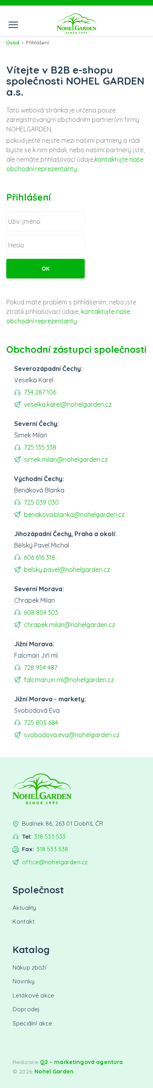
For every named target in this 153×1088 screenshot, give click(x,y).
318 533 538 (52, 849)
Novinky (24, 981)
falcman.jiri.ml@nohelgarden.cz (69, 680)
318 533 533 (50, 836)
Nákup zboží (29, 967)
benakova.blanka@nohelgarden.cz (74, 514)
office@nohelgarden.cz (54, 862)
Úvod (12, 42)
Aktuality (24, 907)
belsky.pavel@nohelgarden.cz (67, 570)
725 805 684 (41, 723)
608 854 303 (41, 612)
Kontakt (24, 921)
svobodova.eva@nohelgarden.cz (72, 735)
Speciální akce (32, 1023)
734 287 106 (40, 392)
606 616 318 (39, 557)
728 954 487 (40, 667)
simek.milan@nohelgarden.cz (66, 459)
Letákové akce (33, 995)
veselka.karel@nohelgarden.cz (68, 404)
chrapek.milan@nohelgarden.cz (69, 625)
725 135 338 (40, 447)
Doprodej (26, 1009)
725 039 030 (41, 502)
